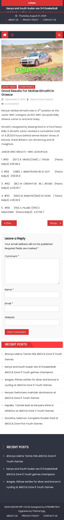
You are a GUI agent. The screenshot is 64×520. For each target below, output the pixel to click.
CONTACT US (49, 19)
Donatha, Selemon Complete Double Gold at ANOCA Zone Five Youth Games (31, 420)
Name (9, 289)
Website (10, 317)
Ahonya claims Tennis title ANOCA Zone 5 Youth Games (33, 356)
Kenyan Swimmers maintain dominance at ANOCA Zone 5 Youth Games (30, 395)
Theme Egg (38, 511)
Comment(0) (11, 103)
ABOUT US (13, 19)
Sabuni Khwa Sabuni (41, 99)
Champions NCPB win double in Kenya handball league (11, 223)
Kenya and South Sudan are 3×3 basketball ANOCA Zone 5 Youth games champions (30, 369)
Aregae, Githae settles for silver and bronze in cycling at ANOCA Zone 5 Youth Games (32, 382)
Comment (12, 256)
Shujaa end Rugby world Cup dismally (56, 223)
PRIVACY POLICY (31, 19)
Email (9, 303)
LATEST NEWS (9, 86)
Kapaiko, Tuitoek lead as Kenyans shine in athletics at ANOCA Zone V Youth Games (29, 408)
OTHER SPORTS (26, 86)
